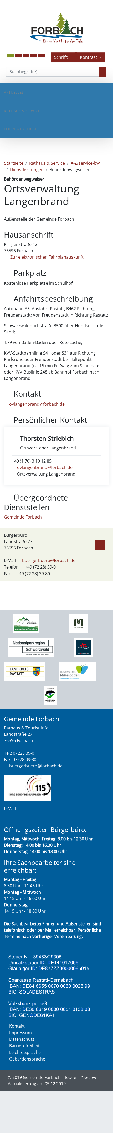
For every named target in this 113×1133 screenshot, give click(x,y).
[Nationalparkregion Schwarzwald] (31, 647)
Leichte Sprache (25, 1052)
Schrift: (61, 57)
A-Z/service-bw (85, 163)
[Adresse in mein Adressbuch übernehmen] (100, 544)
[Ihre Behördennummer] (27, 787)
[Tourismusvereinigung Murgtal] (78, 623)
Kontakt (17, 1026)
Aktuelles (14, 92)
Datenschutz (21, 1039)
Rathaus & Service (22, 110)
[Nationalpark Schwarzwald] (26, 623)
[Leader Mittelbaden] (77, 671)
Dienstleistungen (27, 169)
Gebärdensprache (27, 1059)
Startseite (13, 163)
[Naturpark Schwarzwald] (50, 695)
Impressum (20, 1032)
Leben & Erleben (20, 129)
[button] (18, 55)
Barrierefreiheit (24, 1046)
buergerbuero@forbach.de (48, 560)
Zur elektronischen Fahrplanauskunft (46, 257)
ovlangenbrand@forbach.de (37, 404)
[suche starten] (102, 72)
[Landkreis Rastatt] (24, 671)
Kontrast (89, 57)
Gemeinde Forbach (23, 517)
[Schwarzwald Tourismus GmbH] (83, 647)
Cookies (88, 1078)
